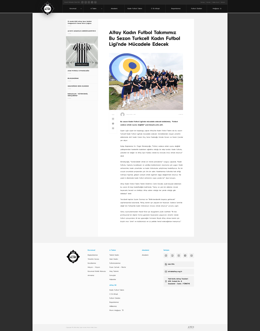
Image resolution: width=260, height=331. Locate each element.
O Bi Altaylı (155, 8)
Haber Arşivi (215, 2)
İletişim (223, 2)
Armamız (91, 275)
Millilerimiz (113, 306)
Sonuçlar (112, 275)
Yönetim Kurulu (93, 259)
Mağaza (216, 8)
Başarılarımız (176, 8)
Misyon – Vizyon (94, 267)
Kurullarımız (92, 263)
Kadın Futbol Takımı (134, 8)
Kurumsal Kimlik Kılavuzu (97, 271)
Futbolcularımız (114, 263)
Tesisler (208, 2)
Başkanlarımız (93, 255)
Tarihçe (202, 2)
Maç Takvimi (114, 271)
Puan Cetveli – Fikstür (117, 267)
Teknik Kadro (114, 255)
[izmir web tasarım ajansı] (191, 327)
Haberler (112, 279)
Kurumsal (73, 8)
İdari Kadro (113, 259)
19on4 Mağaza (115, 310)
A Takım (93, 8)
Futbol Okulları (196, 8)
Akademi (114, 8)
